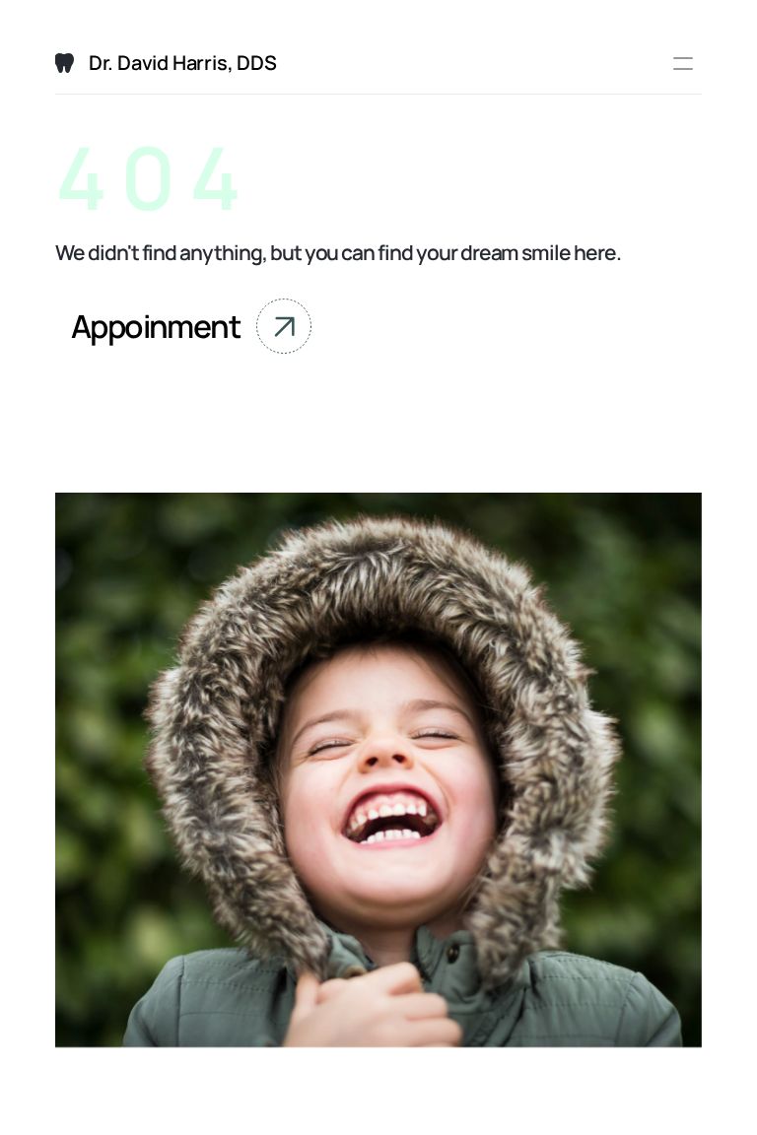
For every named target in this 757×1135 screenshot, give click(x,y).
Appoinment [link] (156, 326)
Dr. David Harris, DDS (183, 62)
